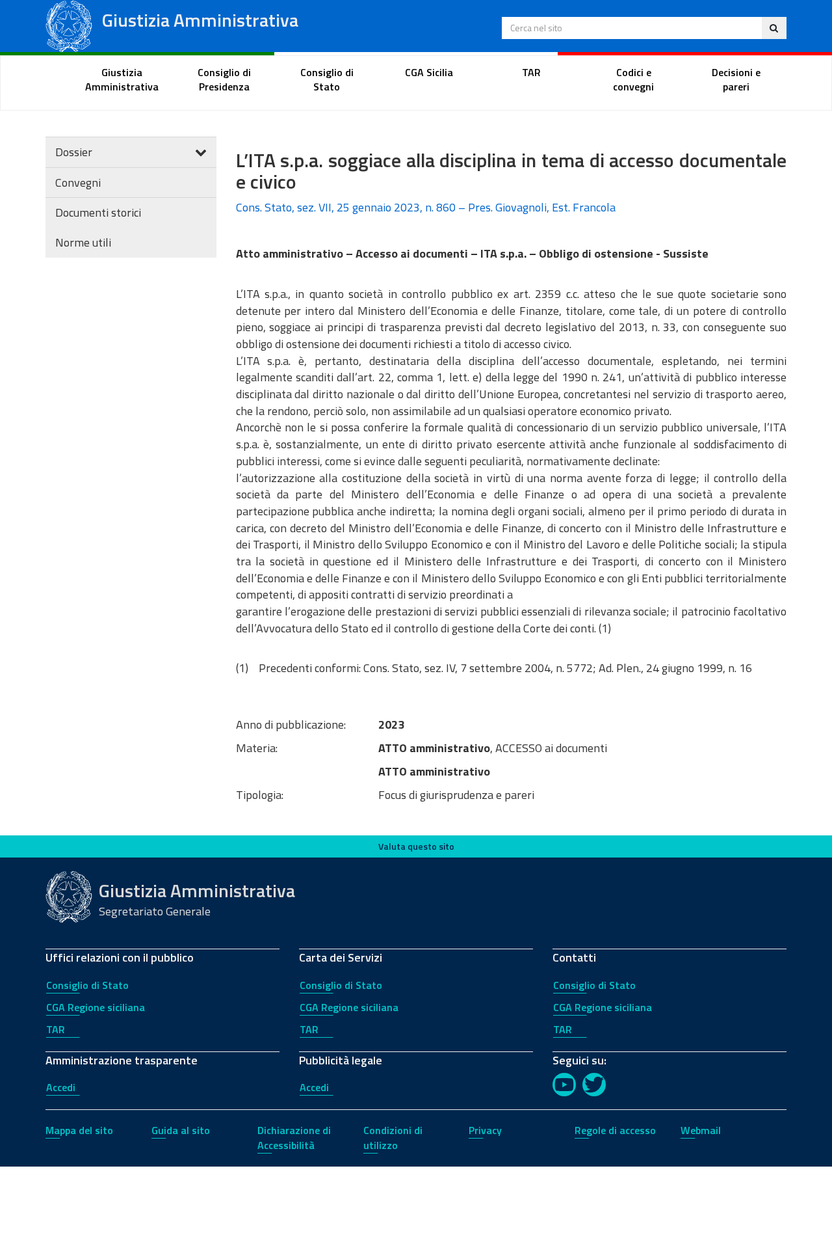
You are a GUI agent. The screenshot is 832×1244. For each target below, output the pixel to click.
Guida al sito (180, 1130)
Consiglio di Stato (87, 985)
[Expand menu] (200, 152)
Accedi (60, 1087)
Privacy (485, 1130)
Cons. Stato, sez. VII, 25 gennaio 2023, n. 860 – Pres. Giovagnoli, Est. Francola (426, 207)
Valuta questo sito (416, 846)
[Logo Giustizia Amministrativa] (69, 25)
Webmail (701, 1130)
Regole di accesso (615, 1130)
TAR (55, 1029)
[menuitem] (122, 80)
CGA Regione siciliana (95, 1007)
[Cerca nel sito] (773, 28)
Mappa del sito (79, 1130)
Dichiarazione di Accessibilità (294, 1137)
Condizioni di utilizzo (392, 1137)
